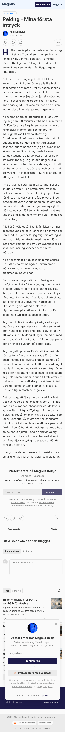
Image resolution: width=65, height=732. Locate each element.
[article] (32, 609)
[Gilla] (6, 42)
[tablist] (18, 551)
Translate (9, 13)
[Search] (59, 591)
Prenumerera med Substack (34, 672)
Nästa (54, 529)
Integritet (32, 717)
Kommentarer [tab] (11, 551)
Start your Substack (26, 722)
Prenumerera (43, 4)
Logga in (57, 4)
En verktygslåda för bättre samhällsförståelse (20, 601)
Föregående (14, 529)
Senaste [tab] (16, 590)
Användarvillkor (18, 683)
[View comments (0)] (13, 42)
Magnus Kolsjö (17, 32)
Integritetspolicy (45, 686)
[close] (55, 624)
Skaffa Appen (45, 722)
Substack (19, 728)
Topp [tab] (6, 590)
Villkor (40, 717)
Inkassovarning (51, 717)
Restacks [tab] (27, 551)
